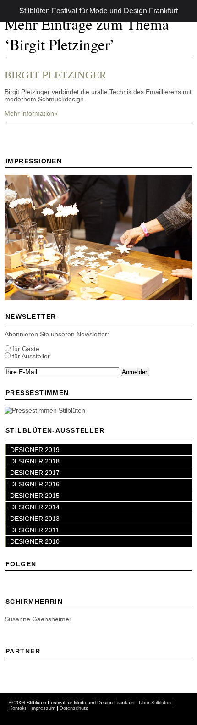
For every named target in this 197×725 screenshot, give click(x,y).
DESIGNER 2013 (35, 518)
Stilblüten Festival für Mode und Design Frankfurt (98, 11)
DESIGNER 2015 (35, 495)
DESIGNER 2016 (35, 484)
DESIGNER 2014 (35, 507)
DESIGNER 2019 (35, 449)
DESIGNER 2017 (35, 472)
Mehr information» (31, 113)
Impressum (42, 708)
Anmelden (135, 371)
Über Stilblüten (155, 702)
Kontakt (17, 708)
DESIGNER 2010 (35, 541)
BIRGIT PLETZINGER (55, 74)
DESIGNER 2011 (34, 530)
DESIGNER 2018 (35, 461)
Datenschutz (74, 708)
